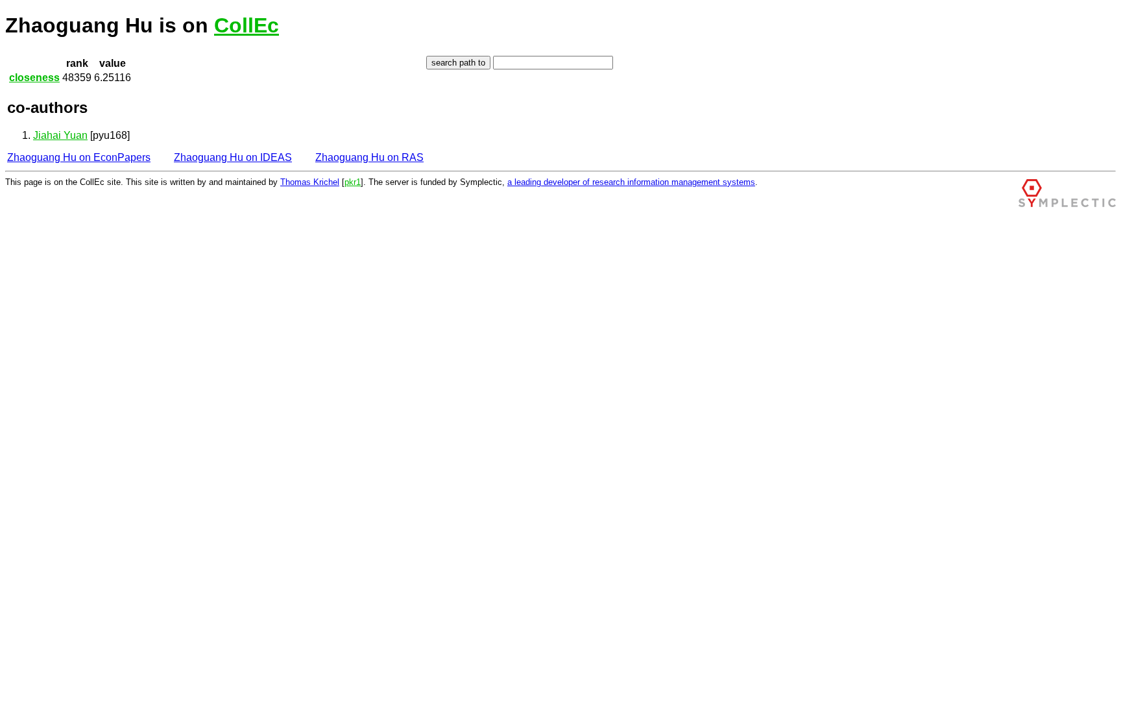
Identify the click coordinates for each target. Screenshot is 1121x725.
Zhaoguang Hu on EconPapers (79, 157)
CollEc (246, 25)
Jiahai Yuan (60, 135)
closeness (34, 77)
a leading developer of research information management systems (631, 182)
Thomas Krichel (309, 182)
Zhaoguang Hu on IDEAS (233, 157)
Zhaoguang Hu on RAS (369, 157)
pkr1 (352, 182)
